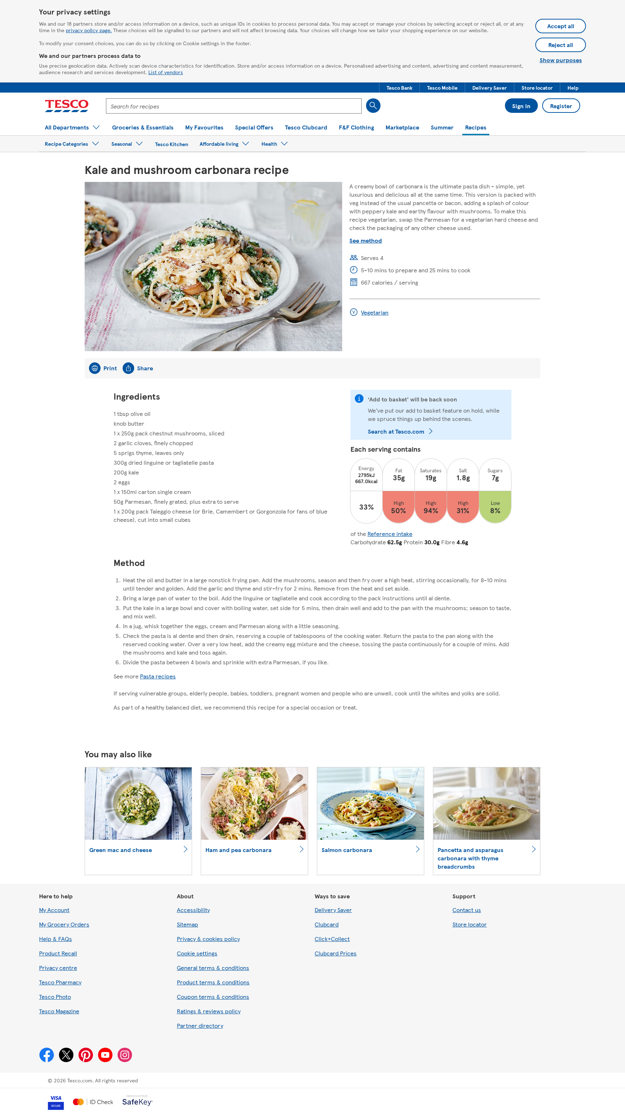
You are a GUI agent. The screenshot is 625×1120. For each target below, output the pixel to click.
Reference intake (389, 533)
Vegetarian (374, 312)
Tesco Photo (55, 996)
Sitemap (187, 924)
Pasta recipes (158, 676)
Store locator (469, 924)
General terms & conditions (213, 967)
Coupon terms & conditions (213, 996)
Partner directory (200, 1025)
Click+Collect (332, 938)
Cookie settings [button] (197, 953)
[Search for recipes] (373, 105)
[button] (399, 87)
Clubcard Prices (336, 953)
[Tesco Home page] (67, 105)
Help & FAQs (55, 938)
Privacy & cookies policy (208, 938)
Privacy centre (58, 967)
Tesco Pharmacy (60, 982)
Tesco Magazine (59, 1011)
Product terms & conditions (213, 982)
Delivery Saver (333, 910)
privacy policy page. (89, 30)
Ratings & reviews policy (209, 1011)
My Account (54, 910)
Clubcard (327, 924)
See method (365, 240)
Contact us (466, 910)
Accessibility (193, 910)
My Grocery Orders (64, 924)
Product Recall (58, 953)
